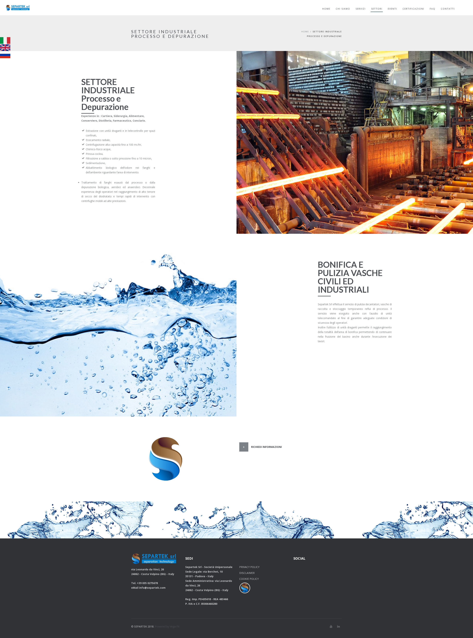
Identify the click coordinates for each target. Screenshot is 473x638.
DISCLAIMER (247, 573)
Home (305, 31)
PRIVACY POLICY (249, 567)
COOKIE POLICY (249, 579)
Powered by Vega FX (167, 626)
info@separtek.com (152, 587)
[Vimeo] (331, 626)
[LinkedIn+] (338, 626)
